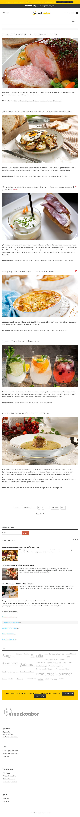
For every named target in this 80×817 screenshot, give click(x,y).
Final (63, 508)
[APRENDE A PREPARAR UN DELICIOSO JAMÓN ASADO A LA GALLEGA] (40, 63)
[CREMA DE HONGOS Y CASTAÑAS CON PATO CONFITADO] (40, 441)
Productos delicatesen (10, 672)
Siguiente (55, 508)
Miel (70, 662)
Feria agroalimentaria (56, 654)
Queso (4, 679)
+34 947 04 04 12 (8, 734)
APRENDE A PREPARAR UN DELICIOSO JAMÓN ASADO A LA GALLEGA (29, 35)
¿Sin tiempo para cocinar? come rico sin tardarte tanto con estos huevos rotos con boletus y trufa (37, 112)
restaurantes (19, 679)
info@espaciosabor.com (10, 737)
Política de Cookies (9, 779)
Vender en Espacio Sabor (10, 754)
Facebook (6, 798)
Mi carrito (73, 13)
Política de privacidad (9, 776)
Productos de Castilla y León (45, 669)
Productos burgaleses (56, 666)
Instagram (6, 801)
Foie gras (62, 660)
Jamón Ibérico (40, 662)
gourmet (29, 101)
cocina (71, 261)
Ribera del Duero (31, 679)
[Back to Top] (75, 801)
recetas (36, 101)
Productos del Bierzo (63, 669)
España (23, 101)
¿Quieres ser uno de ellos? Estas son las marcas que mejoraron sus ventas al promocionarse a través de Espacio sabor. (38, 603)
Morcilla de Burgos (41, 666)
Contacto (6, 756)
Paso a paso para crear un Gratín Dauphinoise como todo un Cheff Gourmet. (29, 271)
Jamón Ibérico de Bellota (56, 663)
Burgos (17, 101)
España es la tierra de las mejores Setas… (18, 565)
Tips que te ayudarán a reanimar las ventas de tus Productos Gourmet (23, 601)
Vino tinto (61, 679)
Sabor (65, 176)
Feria (46, 654)
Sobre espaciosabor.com (10, 751)
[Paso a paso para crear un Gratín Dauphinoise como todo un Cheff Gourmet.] (40, 296)
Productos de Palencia (27, 672)
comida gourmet (57, 488)
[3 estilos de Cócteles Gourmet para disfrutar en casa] (40, 366)
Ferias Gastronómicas (51, 660)
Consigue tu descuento (64, 2)
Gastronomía (58, 101)
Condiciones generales (10, 782)
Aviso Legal (6, 773)
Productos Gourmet (46, 101)
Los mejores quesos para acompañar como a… (20, 547)
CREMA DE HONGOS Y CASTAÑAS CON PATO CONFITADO (25, 413)
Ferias (68, 657)
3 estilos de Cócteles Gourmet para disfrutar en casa (21, 341)
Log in (66, 13)
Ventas (54, 679)
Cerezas (26, 654)
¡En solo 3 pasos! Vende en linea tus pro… (18, 583)
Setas (47, 679)
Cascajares (19, 654)
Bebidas (43, 402)
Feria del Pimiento (71, 654)
